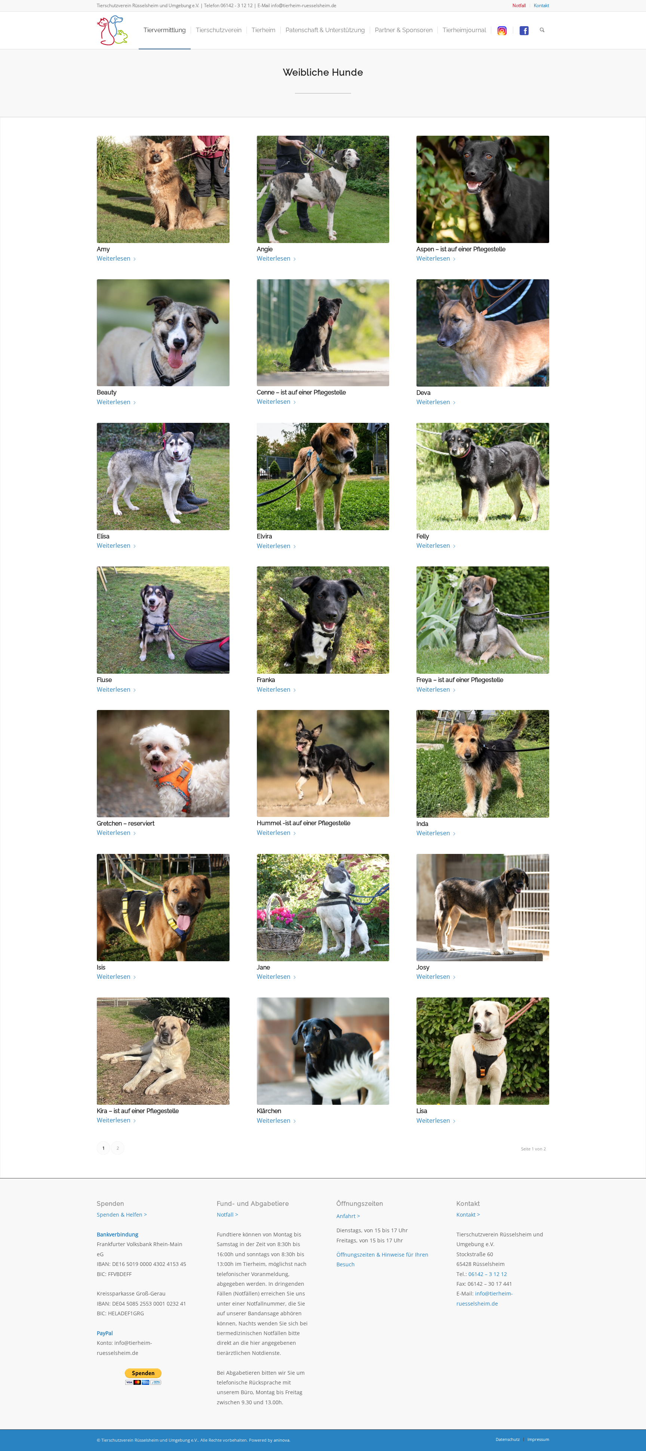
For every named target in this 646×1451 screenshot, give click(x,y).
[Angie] (323, 189)
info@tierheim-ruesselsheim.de (303, 5)
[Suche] (542, 30)
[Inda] (482, 764)
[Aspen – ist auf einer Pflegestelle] (482, 189)
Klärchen (269, 1111)
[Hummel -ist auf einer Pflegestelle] (323, 763)
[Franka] (323, 620)
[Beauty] (163, 333)
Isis (101, 967)
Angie (265, 249)
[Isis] (163, 907)
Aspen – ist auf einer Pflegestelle (460, 249)
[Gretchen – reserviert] (163, 763)
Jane (263, 967)
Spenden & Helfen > (122, 1214)
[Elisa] (163, 476)
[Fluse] (163, 620)
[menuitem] (519, 5)
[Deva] (482, 333)
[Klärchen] (323, 1051)
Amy (103, 249)
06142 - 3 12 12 (237, 5)
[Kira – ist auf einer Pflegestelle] (163, 1051)
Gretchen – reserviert (125, 823)
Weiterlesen (113, 258)
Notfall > (227, 1214)
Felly (422, 536)
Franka (266, 679)
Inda (422, 823)
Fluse (104, 679)
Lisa (421, 1111)
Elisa (103, 536)
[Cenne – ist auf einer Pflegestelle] (323, 332)
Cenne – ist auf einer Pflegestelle (301, 392)
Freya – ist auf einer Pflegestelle (459, 679)
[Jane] (323, 907)
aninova (281, 1440)
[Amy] (163, 189)
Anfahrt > (348, 1216)
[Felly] (482, 476)
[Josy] (482, 907)
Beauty (107, 392)
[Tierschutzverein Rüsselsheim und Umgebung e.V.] (112, 30)
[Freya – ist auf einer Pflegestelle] (482, 620)
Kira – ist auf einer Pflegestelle (138, 1111)
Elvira (264, 536)
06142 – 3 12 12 (487, 1274)
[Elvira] (323, 477)
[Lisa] (482, 1051)
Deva (423, 392)
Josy (423, 967)
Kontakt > (468, 1214)
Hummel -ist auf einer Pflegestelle (303, 823)
